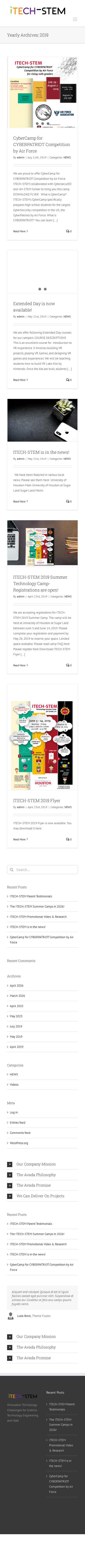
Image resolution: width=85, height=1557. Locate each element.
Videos (14, 1085)
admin (21, 157)
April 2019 (16, 1047)
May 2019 (16, 1037)
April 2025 (16, 1006)
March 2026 (17, 996)
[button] (42, 1164)
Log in (14, 1112)
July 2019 (16, 1026)
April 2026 (16, 986)
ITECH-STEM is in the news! (41, 452)
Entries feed (17, 1123)
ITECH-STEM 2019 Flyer (36, 800)
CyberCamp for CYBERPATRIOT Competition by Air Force (41, 144)
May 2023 (16, 1016)
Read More (19, 231)
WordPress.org (19, 1143)
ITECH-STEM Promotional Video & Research (38, 917)
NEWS (67, 157)
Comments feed (20, 1133)
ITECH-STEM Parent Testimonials (31, 896)
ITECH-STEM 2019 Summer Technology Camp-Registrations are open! (40, 583)
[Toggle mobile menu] (75, 19)
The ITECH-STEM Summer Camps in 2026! (37, 906)
